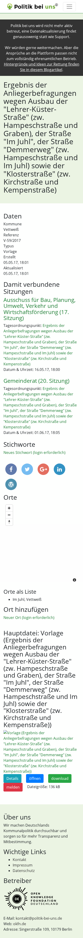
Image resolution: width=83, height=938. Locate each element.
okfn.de (19, 923)
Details (12, 778)
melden (13, 787)
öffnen (35, 778)
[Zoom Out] (9, 515)
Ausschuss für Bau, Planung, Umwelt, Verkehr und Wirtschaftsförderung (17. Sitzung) (39, 309)
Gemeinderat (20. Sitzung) (36, 380)
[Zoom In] (9, 508)
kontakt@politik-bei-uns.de (39, 918)
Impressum (23, 865)
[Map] (41, 543)
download (59, 778)
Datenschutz (24, 870)
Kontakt (19, 859)
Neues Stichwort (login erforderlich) (34, 452)
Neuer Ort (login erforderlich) (28, 617)
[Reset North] (9, 522)
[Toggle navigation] (69, 6)
